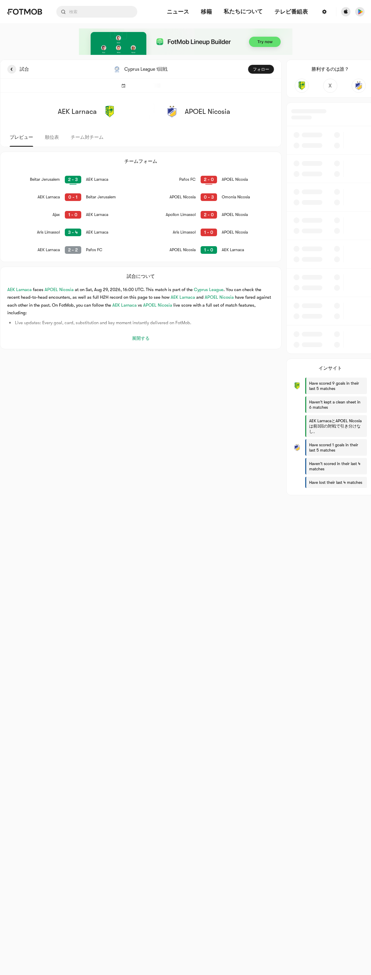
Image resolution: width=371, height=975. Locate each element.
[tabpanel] (185, 277)
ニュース (178, 12)
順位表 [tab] (52, 137)
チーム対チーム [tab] (87, 137)
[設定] (324, 11)
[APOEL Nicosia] (358, 86)
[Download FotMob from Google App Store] (360, 11)
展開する (141, 338)
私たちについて (243, 11)
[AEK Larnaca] (302, 86)
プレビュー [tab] (21, 137)
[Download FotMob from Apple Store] (345, 11)
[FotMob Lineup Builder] (185, 41)
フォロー (261, 69)
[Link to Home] (24, 12)
